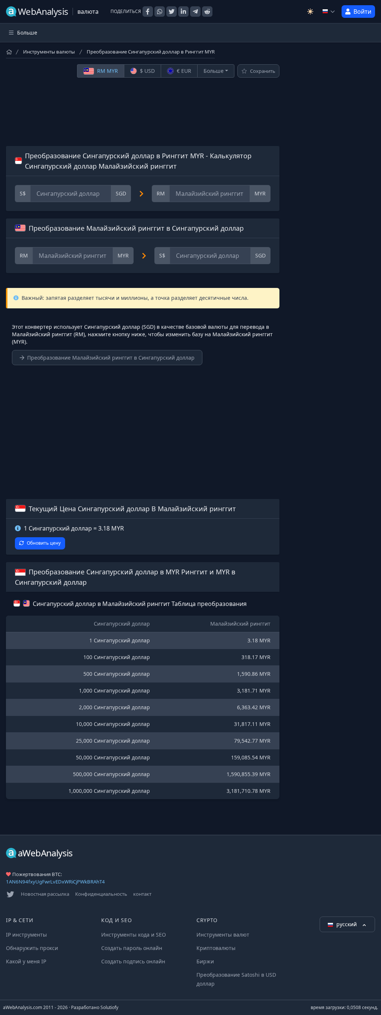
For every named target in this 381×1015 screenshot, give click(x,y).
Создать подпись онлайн (133, 961)
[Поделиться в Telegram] (195, 11)
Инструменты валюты (49, 51)
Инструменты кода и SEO (133, 934)
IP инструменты (26, 934)
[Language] (329, 11)
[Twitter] (10, 894)
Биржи (205, 961)
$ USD (146, 70)
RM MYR (107, 70)
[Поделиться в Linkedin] (183, 11)
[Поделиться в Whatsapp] (159, 11)
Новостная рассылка (45, 894)
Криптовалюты (216, 947)
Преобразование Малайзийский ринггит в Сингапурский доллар (111, 357)
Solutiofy (109, 1007)
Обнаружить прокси (32, 947)
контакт (142, 894)
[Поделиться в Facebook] (148, 11)
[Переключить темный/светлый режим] (310, 11)
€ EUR (183, 70)
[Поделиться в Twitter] (171, 11)
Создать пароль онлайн (131, 947)
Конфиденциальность (101, 894)
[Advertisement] (142, 112)
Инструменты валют (222, 934)
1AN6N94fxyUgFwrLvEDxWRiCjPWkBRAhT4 (55, 881)
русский (347, 924)
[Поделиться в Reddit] (207, 11)
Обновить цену (44, 543)
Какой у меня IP (26, 961)
